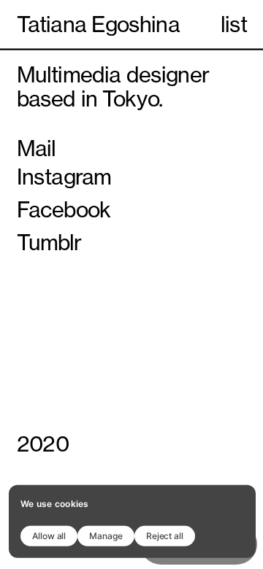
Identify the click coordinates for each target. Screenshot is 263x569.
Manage (106, 535)
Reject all (164, 535)
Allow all (49, 535)
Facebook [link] (63, 209)
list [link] (234, 24)
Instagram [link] (64, 177)
